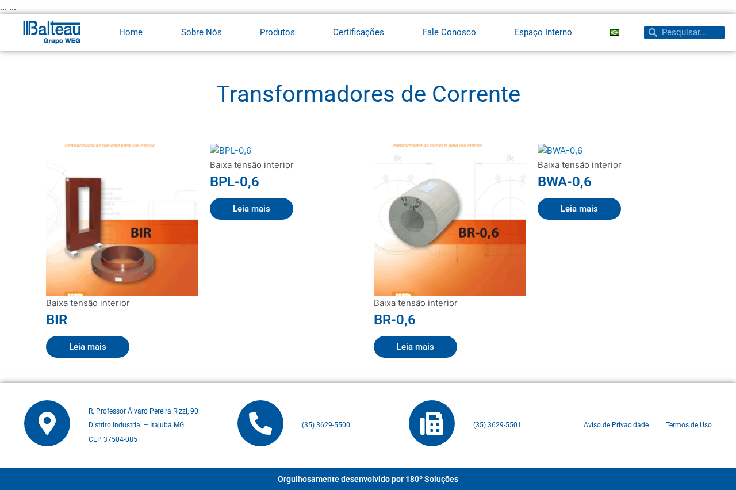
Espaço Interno (543, 32)
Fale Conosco (449, 32)
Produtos (277, 32)
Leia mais (87, 347)
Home (131, 32)
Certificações (358, 32)
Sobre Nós (201, 32)
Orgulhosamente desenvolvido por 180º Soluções (368, 479)
